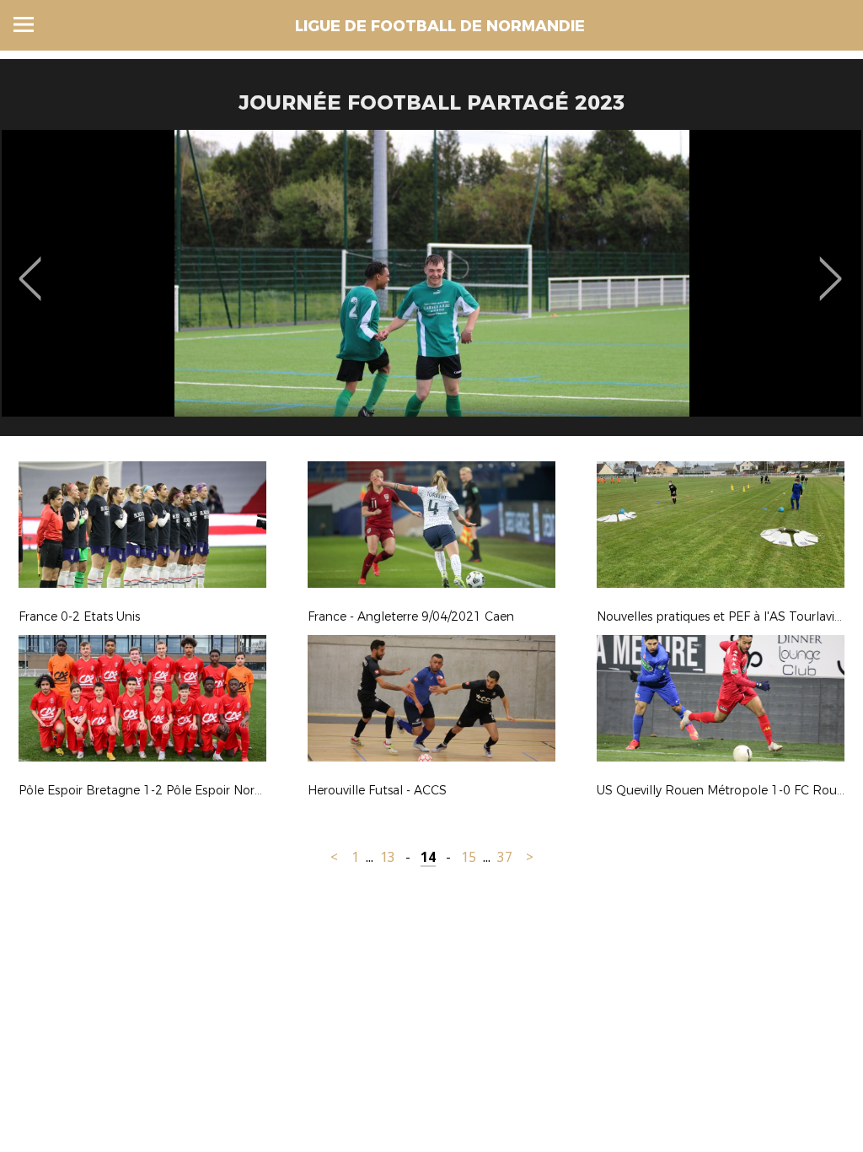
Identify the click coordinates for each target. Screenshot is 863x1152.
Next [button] (830, 266)
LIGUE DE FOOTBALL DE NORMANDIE (440, 26)
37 (504, 857)
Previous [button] (30, 266)
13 (387, 857)
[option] (431, 289)
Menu (23, 24)
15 (468, 857)
